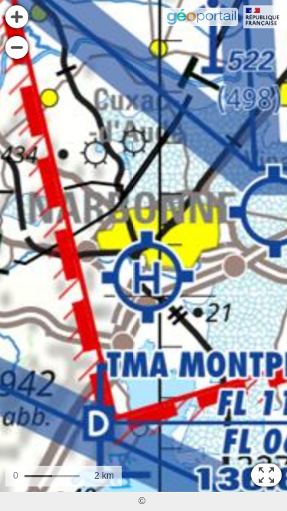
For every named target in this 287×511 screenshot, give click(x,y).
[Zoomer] (16, 16)
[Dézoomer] (16, 47)
